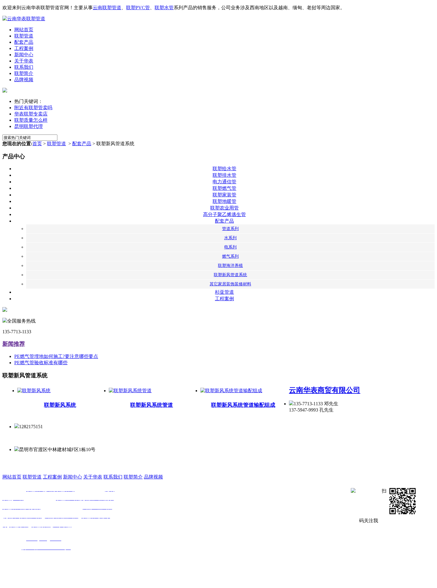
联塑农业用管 (224, 207)
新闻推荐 (13, 344)
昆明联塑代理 (28, 126)
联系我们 (23, 67)
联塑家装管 (224, 194)
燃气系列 (230, 256)
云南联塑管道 (107, 7)
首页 (37, 143)
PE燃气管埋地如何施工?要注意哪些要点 (56, 356)
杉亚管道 (224, 292)
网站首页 (23, 29)
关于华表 (23, 60)
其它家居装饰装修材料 (230, 284)
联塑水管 (164, 7)
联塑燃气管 (224, 188)
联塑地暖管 (224, 201)
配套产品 (23, 42)
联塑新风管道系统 (230, 275)
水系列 (230, 238)
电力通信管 (224, 181)
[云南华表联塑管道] (23, 18)
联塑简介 (23, 73)
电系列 (230, 247)
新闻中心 (23, 54)
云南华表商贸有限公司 (324, 390)
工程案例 (23, 48)
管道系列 (230, 228)
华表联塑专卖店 (31, 113)
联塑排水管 (224, 175)
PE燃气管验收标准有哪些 (40, 362)
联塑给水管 (224, 168)
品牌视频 (23, 79)
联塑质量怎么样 (31, 120)
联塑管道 (23, 35)
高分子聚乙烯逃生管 (224, 214)
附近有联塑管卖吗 (33, 107)
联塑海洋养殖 (230, 265)
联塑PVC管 (138, 7)
